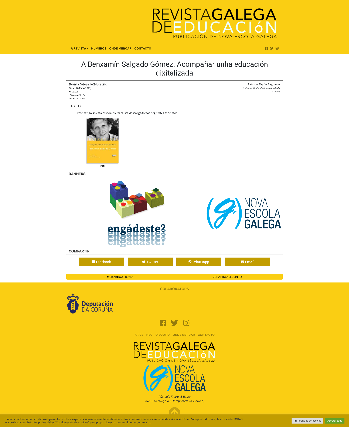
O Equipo (162, 335)
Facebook (103, 261)
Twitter (151, 261)
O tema (73, 91)
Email (249, 261)
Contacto (142, 48)
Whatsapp (200, 261)
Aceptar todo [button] (334, 420)
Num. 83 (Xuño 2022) (80, 88)
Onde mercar (184, 335)
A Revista (78, 48)
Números (98, 48)
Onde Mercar (120, 48)
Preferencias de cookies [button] (307, 420)
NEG (149, 335)
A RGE (139, 335)
